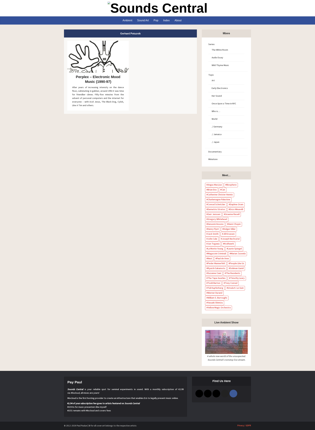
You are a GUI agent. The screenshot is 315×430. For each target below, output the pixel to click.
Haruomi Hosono (216, 224)
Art (213, 80)
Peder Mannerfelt (216, 263)
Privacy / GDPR (244, 425)
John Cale (212, 239)
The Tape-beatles (217, 278)
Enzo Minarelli (236, 209)
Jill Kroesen (229, 234)
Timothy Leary (237, 278)
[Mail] (199, 393)
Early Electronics (220, 88)
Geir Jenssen (214, 214)
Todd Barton (214, 283)
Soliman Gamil (237, 268)
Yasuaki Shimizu (215, 302)
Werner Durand (215, 293)
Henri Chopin (234, 224)
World (214, 119)
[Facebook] (233, 393)
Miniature (213, 159)
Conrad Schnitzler (216, 204)
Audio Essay (217, 57)
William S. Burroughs (217, 297)
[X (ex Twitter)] (225, 393)
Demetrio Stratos (216, 209)
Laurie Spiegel (235, 248)
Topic (211, 75)
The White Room (220, 50)
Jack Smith (213, 234)
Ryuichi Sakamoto (216, 268)
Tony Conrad (231, 283)
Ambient (127, 20)
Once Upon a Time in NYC (224, 103)
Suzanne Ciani (214, 273)
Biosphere (232, 185)
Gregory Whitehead (217, 219)
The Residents (233, 273)
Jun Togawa (214, 243)
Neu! (210, 258)
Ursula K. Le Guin (236, 288)
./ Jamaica (216, 134)
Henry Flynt (213, 229)
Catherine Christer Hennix (220, 194)
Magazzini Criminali (217, 253)
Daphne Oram (236, 204)
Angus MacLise (215, 185)
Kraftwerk (229, 243)
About (178, 20)
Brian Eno (212, 189)
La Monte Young (215, 248)
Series (211, 44)
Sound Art (143, 20)
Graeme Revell (232, 214)
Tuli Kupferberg (215, 288)
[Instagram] (208, 393)
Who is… (216, 111)
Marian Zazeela (238, 253)
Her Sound (217, 96)
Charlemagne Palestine (219, 199)
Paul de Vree (223, 258)
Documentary (215, 151)
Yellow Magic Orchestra (219, 307)
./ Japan (215, 142)
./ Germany (217, 126)
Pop (156, 20)
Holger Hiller (230, 229)
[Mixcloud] (216, 393)
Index (166, 20)
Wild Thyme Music (220, 65)
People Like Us (237, 263)
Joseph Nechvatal (231, 239)
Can (223, 189)
